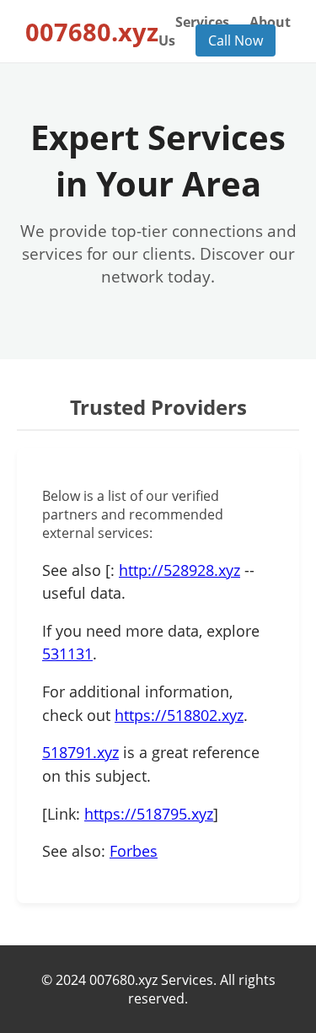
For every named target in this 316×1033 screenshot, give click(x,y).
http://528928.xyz (179, 570)
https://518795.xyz (148, 814)
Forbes (134, 851)
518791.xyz (80, 752)
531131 (67, 653)
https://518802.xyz (179, 715)
